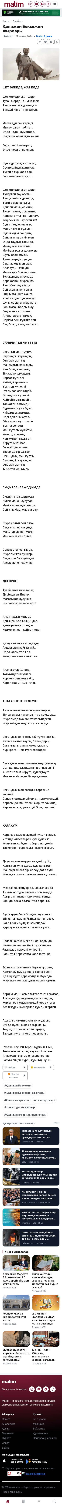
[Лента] (39, 1501)
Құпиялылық (40, 1433)
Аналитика (8, 1423)
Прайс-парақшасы (12, 1491)
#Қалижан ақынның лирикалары (25, 1114)
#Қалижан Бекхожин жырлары (24, 1092)
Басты (6, 21)
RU (54, 4)
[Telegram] (45, 41)
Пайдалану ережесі (45, 1438)
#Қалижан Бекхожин (17, 1085)
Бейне (5, 1447)
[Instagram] (30, 4)
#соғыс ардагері (44, 1100)
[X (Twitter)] (56, 41)
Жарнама (38, 1423)
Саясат (6, 1419)
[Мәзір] (23, 1501)
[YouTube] (36, 4)
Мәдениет (8, 1433)
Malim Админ (44, 36)
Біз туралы (39, 1419)
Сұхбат (6, 1438)
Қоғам (6, 1428)
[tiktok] (53, 1389)
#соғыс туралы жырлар (19, 1107)
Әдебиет (18, 21)
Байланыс (39, 1428)
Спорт (6, 1442)
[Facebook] (42, 4)
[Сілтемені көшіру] (39, 41)
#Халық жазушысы (16, 1100)
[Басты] (8, 1501)
